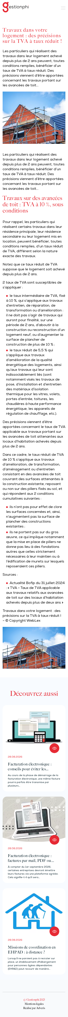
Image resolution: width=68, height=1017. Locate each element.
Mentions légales (34, 1004)
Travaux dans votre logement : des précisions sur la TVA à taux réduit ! (32, 613)
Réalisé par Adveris (34, 1008)
